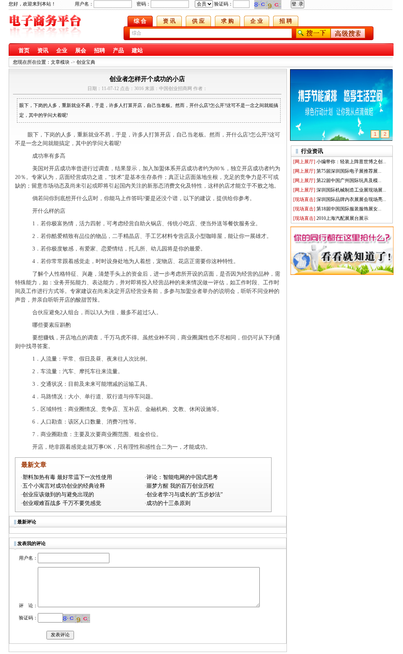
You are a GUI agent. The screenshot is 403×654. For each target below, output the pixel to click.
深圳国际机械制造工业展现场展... (351, 190)
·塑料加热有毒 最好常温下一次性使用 (66, 477)
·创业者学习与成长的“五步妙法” (183, 494)
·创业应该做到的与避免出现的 (57, 494)
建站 (137, 50)
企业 (61, 50)
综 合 (140, 21)
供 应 (198, 21)
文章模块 (60, 62)
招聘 (99, 50)
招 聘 (285, 21)
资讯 (42, 50)
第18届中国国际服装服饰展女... (348, 209)
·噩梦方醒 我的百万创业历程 (179, 486)
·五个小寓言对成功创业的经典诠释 (62, 486)
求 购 (227, 21)
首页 (24, 50)
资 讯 (169, 21)
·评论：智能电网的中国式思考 (181, 477)
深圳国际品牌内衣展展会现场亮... (351, 199)
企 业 (256, 21)
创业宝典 (85, 62)
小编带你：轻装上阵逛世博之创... (351, 161)
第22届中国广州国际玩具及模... (348, 180)
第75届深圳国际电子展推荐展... (348, 171)
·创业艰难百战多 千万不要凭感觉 (60, 503)
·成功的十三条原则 (167, 503)
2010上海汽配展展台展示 (342, 218)
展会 (80, 50)
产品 (118, 50)
